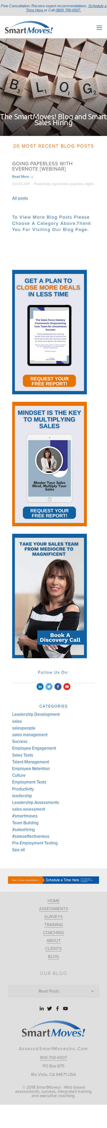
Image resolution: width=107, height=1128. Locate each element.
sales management (30, 734)
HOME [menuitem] (54, 900)
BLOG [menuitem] (53, 956)
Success (19, 741)
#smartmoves (25, 816)
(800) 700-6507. (68, 10)
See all (18, 849)
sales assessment (28, 809)
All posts (20, 198)
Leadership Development (36, 714)
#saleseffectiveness (30, 836)
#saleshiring (23, 829)
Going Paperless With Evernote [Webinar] (42, 166)
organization (60, 184)
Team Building (25, 823)
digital (89, 184)
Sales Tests (22, 755)
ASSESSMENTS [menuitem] (53, 908)
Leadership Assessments (35, 802)
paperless (77, 184)
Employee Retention (31, 768)
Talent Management (30, 762)
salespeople (23, 728)
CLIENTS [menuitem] (53, 948)
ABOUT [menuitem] (54, 940)
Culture (19, 775)
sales (17, 721)
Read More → (23, 177)
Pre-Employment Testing (35, 843)
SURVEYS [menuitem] (53, 916)
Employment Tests (29, 782)
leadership (22, 795)
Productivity (42, 184)
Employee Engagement (34, 748)
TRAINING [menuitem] (53, 924)
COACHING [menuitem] (53, 932)
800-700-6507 (53, 1057)
